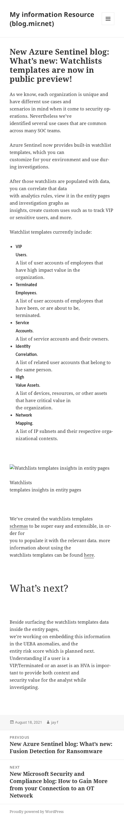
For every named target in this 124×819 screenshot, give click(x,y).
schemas (19, 526)
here (89, 555)
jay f (54, 722)
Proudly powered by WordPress (37, 811)
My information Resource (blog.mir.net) (52, 19)
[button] (60, 468)
